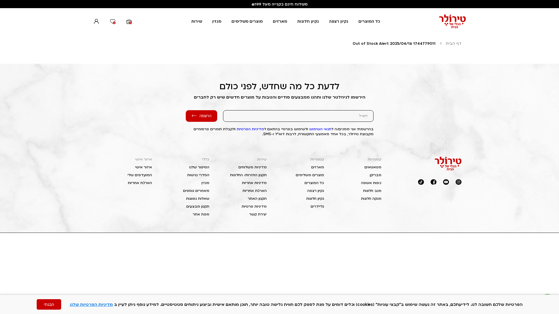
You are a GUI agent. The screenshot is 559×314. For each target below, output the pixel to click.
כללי (205, 159)
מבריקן (375, 174)
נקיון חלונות (308, 21)
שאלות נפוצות (197, 198)
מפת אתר (201, 214)
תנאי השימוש (320, 128)
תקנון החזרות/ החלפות (248, 174)
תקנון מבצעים (197, 206)
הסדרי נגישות (198, 174)
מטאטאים (373, 167)
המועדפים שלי (140, 174)
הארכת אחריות (255, 190)
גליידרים (317, 206)
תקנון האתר (257, 198)
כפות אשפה (371, 182)
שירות (196, 21)
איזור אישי (143, 159)
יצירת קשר (258, 214)
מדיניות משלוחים (252, 167)
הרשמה (205, 116)
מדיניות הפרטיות (250, 128)
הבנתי (49, 304)
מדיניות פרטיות (254, 206)
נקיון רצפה (338, 21)
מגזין (216, 21)
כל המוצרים (369, 21)
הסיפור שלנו (199, 167)
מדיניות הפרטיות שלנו (91, 304)
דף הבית (453, 43)
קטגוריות (374, 159)
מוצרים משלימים (247, 21)
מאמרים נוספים (196, 190)
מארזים (280, 21)
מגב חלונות (372, 190)
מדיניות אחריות (254, 182)
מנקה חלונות (371, 198)
